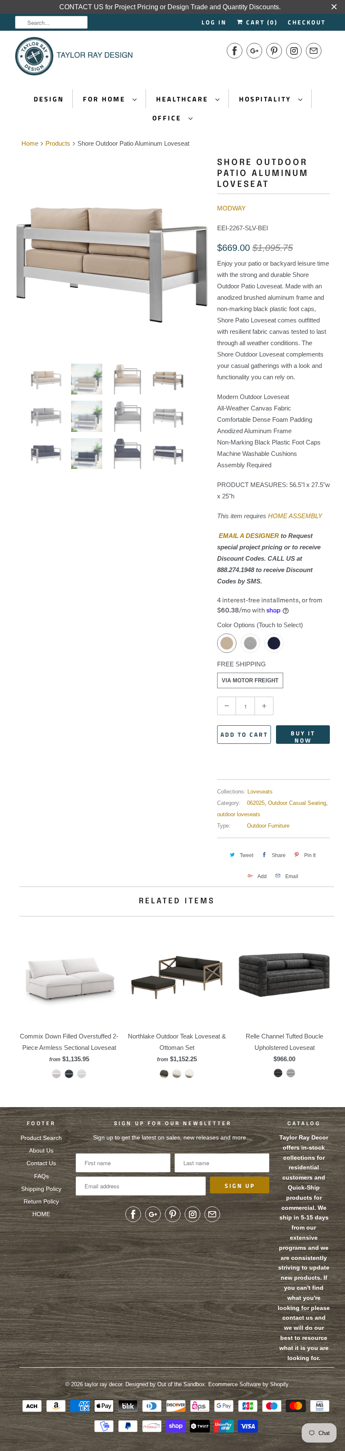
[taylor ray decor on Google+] (254, 50)
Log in (214, 22)
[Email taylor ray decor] (313, 50)
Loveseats (260, 791)
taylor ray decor (103, 1384)
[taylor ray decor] (74, 59)
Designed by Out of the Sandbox (165, 1384)
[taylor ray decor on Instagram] (294, 50)
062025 (256, 803)
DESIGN (49, 99)
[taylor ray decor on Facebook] (234, 50)
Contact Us (41, 1163)
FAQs (41, 1176)
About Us (41, 1150)
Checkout (307, 22)
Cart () (261, 22)
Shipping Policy (41, 1188)
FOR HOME (105, 99)
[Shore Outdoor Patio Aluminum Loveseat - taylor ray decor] (155, 254)
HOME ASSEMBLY (295, 515)
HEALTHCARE (183, 99)
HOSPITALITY (266, 99)
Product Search (41, 1137)
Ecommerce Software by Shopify (248, 1384)
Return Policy (41, 1201)
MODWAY (231, 208)
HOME (41, 1214)
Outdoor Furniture (268, 826)
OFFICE (168, 118)
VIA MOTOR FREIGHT (250, 680)
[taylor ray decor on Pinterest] (274, 50)
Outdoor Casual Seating (297, 803)
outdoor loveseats (238, 814)
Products (57, 143)
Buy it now (303, 736)
